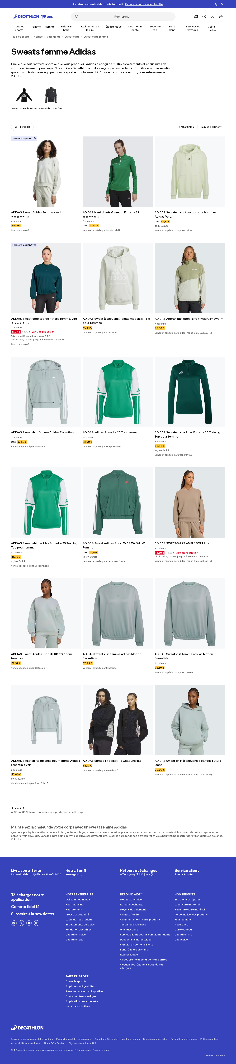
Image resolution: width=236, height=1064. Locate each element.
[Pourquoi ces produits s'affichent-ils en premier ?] (178, 127)
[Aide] (204, 16)
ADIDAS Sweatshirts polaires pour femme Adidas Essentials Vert (46, 763)
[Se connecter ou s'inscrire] (212, 16)
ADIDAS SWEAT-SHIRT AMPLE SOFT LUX (182, 543)
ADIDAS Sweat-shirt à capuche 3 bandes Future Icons (188, 763)
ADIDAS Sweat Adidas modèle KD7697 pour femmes (42, 656)
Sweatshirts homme (24, 108)
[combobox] (213, 127)
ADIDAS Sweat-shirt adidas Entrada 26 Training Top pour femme (188, 434)
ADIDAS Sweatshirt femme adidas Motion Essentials (112, 656)
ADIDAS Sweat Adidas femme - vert (36, 212)
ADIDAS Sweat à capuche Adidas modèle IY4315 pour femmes (117, 321)
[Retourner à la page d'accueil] (32, 16)
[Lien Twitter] (21, 923)
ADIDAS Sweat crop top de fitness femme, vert (44, 318)
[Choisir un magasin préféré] (196, 16)
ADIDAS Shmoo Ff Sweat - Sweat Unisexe (112, 760)
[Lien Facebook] (14, 923)
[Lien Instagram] (36, 923)
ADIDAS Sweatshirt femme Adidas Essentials (42, 432)
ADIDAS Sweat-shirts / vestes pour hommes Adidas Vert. (186, 214)
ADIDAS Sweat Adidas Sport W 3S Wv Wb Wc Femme (115, 545)
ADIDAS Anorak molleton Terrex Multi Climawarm (189, 318)
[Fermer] (222, 4)
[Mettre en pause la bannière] (216, 4)
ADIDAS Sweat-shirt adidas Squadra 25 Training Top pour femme (44, 545)
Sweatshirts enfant (51, 108)
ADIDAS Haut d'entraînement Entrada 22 (111, 212)
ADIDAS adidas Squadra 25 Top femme (110, 432)
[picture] (46, 171)
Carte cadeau (212, 28)
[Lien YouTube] (29, 923)
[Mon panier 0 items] (221, 16)
